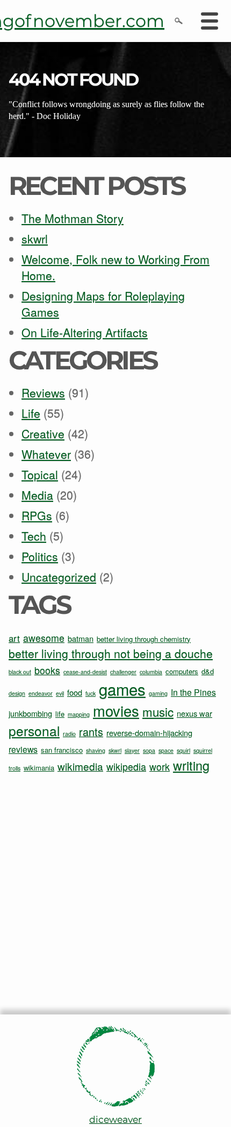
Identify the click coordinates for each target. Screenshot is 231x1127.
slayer (132, 750)
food (74, 692)
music (158, 711)
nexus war (194, 713)
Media (37, 495)
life (59, 714)
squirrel (202, 750)
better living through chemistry (144, 639)
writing (191, 765)
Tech (33, 536)
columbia (151, 672)
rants (91, 731)
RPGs (36, 515)
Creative (42, 433)
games (122, 688)
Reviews (43, 392)
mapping (79, 714)
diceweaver (115, 1119)
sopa (149, 750)
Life (30, 413)
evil (60, 693)
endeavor (40, 693)
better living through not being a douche (111, 653)
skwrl (34, 238)
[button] (178, 20)
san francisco (62, 750)
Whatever (46, 454)
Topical (39, 474)
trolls (14, 768)
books (47, 670)
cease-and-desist (85, 672)
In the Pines (193, 692)
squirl (183, 750)
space (166, 750)
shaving (95, 750)
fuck (90, 693)
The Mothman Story (72, 218)
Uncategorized (58, 577)
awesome (43, 638)
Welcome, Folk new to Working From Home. (115, 267)
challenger (123, 672)
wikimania (39, 767)
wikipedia (126, 766)
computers (181, 671)
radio (69, 734)
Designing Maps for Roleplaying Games (103, 304)
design (17, 693)
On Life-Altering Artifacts (84, 332)
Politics (39, 556)
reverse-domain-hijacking (149, 732)
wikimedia (80, 766)
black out (20, 672)
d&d (207, 671)
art (14, 638)
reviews (23, 749)
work (159, 766)
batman (80, 638)
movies (116, 710)
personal (34, 730)
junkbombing (30, 713)
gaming (158, 693)
